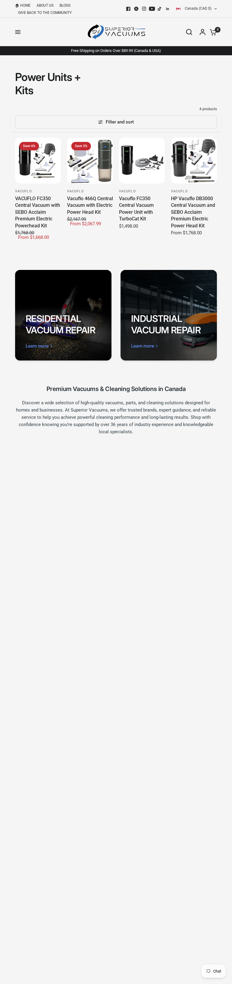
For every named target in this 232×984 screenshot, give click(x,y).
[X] (136, 9)
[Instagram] (144, 9)
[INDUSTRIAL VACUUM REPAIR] (169, 315)
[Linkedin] (168, 9)
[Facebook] (128, 9)
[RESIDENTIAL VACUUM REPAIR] (63, 315)
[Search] (189, 32)
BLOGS (65, 5)
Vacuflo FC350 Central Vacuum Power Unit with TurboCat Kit (136, 209)
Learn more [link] (37, 346)
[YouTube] (152, 9)
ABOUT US (45, 5)
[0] (212, 32)
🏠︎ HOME (23, 5)
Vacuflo (23, 191)
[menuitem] (24, 5)
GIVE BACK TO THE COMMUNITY (45, 13)
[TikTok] (160, 9)
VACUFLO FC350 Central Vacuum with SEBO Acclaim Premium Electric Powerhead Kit (37, 212)
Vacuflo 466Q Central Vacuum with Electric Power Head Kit (90, 205)
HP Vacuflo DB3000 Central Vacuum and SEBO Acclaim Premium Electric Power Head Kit (193, 212)
